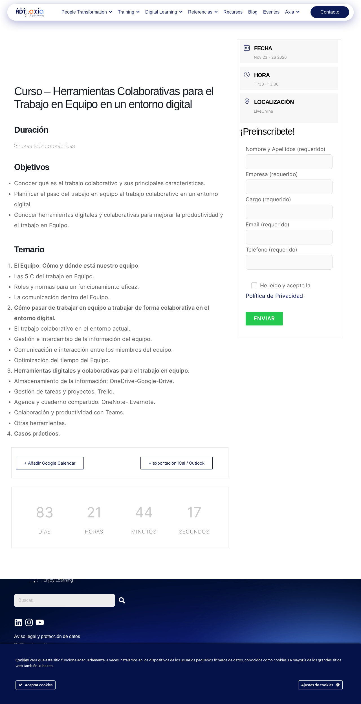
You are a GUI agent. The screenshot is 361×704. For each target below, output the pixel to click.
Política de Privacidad (274, 295)
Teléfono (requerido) (271, 249)
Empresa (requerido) (272, 174)
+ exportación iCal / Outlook (176, 463)
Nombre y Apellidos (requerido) (285, 149)
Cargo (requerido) (268, 199)
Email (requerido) (267, 224)
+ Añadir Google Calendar (50, 463)
